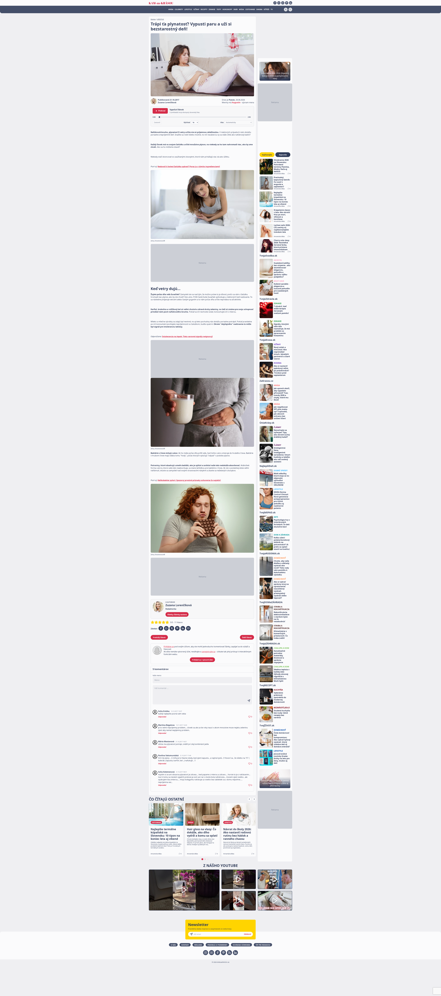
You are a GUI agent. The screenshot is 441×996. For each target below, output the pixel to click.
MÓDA (241, 9)
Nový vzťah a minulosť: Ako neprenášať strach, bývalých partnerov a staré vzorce (282, 353)
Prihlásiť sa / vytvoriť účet (202, 660)
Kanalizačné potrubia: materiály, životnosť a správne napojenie (279, 657)
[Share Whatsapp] (166, 628)
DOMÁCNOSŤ (280, 558)
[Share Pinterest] (177, 628)
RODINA (277, 363)
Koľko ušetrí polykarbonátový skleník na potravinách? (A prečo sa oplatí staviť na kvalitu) (282, 543)
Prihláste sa (169, 646)
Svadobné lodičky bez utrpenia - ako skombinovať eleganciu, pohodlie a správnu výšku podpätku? (282, 270)
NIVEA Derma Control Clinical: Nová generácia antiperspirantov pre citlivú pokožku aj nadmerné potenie (281, 500)
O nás (173, 945)
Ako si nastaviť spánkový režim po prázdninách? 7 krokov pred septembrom (281, 370)
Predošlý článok (159, 637)
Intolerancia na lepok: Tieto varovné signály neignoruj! (187, 336)
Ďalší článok (247, 637)
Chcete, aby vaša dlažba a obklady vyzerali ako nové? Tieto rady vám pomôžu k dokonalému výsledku (281, 568)
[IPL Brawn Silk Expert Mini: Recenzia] (275, 900)
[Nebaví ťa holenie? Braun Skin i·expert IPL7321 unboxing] (239, 900)
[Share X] (172, 628)
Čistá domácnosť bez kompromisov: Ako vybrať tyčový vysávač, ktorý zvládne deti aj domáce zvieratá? (282, 740)
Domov (153, 19)
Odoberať (247, 934)
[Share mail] (188, 628)
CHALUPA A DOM (281, 648)
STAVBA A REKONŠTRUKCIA (281, 608)
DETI (276, 517)
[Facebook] (275, 2)
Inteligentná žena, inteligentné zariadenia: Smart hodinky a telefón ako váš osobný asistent (282, 455)
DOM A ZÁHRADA (281, 535)
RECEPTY (204, 9)
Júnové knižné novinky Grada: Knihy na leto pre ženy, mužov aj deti (282, 758)
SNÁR (235, 9)
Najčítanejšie (267, 155)
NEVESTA (278, 260)
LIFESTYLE (188, 9)
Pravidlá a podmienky (217, 945)
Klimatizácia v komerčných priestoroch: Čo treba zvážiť (281, 634)
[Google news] (229, 952)
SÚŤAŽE (266, 9)
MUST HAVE (279, 281)
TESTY (219, 9)
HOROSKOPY (227, 9)
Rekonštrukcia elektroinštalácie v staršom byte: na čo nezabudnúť (281, 617)
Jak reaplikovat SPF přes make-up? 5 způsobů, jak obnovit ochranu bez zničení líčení (281, 413)
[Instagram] (282, 2)
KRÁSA (170, 9)
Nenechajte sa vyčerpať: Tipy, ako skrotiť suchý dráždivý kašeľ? (282, 433)
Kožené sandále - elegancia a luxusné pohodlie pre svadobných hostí (282, 288)
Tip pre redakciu (263, 945)
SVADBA (259, 9)
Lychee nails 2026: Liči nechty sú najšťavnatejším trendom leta (282, 228)
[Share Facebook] (160, 628)
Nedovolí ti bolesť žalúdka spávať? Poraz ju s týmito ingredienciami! (189, 166)
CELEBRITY (179, 9)
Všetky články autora (177, 614)
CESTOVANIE (250, 9)
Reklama (198, 945)
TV (272, 9)
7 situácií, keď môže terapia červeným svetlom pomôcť (281, 309)
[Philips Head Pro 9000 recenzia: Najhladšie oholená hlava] (275, 879)
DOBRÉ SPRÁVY (281, 470)
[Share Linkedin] (183, 628)
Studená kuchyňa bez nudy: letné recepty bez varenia (282, 714)
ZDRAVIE (212, 9)
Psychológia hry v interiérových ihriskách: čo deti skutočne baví (282, 523)
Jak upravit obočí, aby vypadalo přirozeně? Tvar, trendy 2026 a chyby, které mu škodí (282, 394)
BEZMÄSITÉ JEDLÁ (282, 707)
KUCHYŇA (278, 690)
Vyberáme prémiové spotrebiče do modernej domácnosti (280, 697)
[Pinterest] (286, 2)
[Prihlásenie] (286, 9)
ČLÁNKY (277, 427)
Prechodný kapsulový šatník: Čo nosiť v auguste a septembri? (282, 182)
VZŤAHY (196, 9)
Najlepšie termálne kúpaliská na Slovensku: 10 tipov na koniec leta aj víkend (281, 198)
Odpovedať (162, 717)
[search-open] (290, 9)
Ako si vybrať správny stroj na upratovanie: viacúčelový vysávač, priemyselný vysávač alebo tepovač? (281, 590)
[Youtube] (278, 2)
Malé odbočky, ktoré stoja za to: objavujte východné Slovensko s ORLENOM (281, 479)
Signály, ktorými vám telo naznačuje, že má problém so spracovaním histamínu (282, 330)
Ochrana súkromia (241, 945)
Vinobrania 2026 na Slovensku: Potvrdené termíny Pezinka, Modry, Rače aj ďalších (281, 166)
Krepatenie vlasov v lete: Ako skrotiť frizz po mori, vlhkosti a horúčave (282, 214)
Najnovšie (283, 155)
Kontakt (185, 945)
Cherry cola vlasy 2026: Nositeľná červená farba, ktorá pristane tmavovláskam (281, 245)
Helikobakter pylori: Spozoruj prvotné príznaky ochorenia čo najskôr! (189, 480)
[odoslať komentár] (248, 701)
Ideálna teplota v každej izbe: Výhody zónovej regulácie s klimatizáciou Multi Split (281, 675)
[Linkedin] (290, 2)
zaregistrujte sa (208, 651)
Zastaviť (157, 122)
